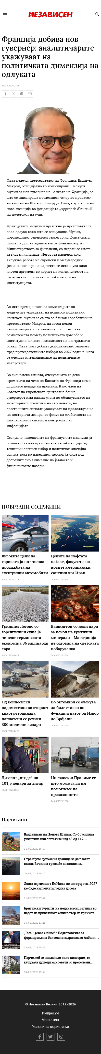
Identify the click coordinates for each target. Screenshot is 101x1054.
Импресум (50, 1013)
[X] (50, 1037)
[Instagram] (61, 1037)
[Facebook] (40, 1037)
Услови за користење (50, 1026)
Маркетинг (51, 1020)
